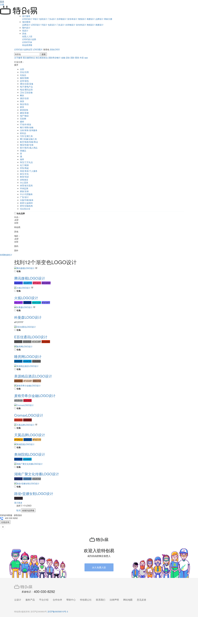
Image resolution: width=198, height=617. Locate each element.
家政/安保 (24, 191)
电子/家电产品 (26, 86)
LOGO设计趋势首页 (23, 49)
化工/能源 (24, 165)
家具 (22, 106)
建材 (22, 121)
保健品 (23, 150)
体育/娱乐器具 (26, 185)
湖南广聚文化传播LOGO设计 (36, 473)
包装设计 (43, 18)
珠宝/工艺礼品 (26, 162)
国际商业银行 (54, 57)
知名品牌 (21, 213)
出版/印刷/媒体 (26, 199)
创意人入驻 (27, 36)
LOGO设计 (27, 18)
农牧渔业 (24, 179)
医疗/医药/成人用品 (28, 147)
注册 (2, 4)
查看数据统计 (6, 254)
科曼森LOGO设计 (28, 317)
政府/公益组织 (26, 202)
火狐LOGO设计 (26, 297)
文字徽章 (18, 57)
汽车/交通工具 (26, 136)
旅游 (22, 101)
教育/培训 (24, 176)
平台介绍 (43, 599)
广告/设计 (24, 197)
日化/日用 (24, 72)
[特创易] (99, 586)
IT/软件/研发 (25, 124)
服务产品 (30, 599)
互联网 (23, 118)
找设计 (25, 30)
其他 (24, 33)
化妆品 (23, 75)
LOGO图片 (38, 49)
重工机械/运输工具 (28, 138)
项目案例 (26, 21)
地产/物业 (24, 115)
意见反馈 (141, 599)
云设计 (17, 599)
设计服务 (26, 16)
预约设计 (26, 27)
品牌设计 (99, 18)
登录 (2, 1)
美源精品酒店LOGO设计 (33, 376)
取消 (18, 510)
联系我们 (100, 599)
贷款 (68, 57)
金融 (63, 57)
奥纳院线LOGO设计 (29, 454)
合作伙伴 (57, 599)
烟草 (22, 159)
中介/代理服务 (26, 194)
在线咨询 (5, 522)
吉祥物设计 (62, 18)
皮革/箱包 (24, 80)
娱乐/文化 (24, 173)
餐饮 (22, 95)
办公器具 (24, 182)
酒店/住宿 (24, 98)
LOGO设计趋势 (29, 39)
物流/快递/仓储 (26, 144)
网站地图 (127, 599)
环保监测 (24, 188)
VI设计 (36, 18)
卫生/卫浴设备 (26, 92)
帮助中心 (71, 599)
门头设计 (52, 18)
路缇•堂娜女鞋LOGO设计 (33, 493)
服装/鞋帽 (24, 77)
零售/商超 (24, 168)
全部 (22, 69)
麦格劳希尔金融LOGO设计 (35, 395)
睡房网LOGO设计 (28, 356)
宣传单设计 (72, 18)
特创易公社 (86, 599)
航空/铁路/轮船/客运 (29, 141)
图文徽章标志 (29, 57)
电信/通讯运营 (26, 89)
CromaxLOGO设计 (28, 415)
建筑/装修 (24, 112)
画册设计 (91, 18)
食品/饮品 (24, 104)
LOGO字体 (27, 42)
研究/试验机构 (26, 205)
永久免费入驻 (99, 567)
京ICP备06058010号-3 (57, 611)
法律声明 (114, 599)
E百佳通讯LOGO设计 (30, 336)
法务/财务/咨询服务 (28, 130)
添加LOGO (55, 49)
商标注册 (108, 18)
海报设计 (82, 18)
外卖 (82, 57)
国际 (72, 57)
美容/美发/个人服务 (28, 170)
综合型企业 (25, 208)
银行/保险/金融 (26, 127)
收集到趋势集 (28, 510)
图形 (77, 57)
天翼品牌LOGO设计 (29, 434)
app (86, 57)
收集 (19, 271)
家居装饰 (24, 109)
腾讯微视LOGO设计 (29, 278)
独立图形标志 (42, 57)
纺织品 (23, 133)
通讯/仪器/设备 (26, 83)
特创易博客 (27, 45)
